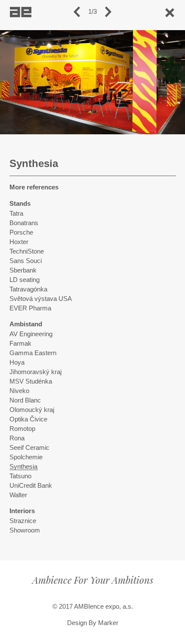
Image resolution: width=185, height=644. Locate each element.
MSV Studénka (30, 381)
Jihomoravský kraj (35, 371)
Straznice (22, 520)
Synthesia (23, 466)
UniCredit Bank (30, 485)
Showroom (24, 530)
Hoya (17, 362)
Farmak (20, 343)
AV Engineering (30, 334)
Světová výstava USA (40, 298)
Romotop (22, 428)
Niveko (19, 390)
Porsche (21, 232)
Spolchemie (26, 457)
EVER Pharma (30, 308)
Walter (18, 495)
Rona (17, 438)
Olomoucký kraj (31, 409)
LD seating (24, 279)
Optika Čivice (28, 419)
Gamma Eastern (32, 353)
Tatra (16, 213)
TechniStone (26, 251)
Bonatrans (23, 223)
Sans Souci (25, 260)
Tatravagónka (28, 289)
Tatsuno (20, 476)
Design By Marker (92, 622)
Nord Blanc (25, 400)
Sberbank (23, 270)
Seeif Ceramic (29, 447)
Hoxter (18, 241)
